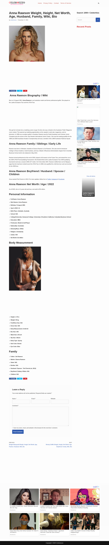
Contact (56, 3)
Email (33, 398)
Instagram (54, 179)
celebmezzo (14, 20)
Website (53, 398)
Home (40, 3)
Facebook (61, 179)
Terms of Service (65, 3)
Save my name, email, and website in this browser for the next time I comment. (36, 428)
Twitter (49, 179)
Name (14, 398)
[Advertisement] (40, 78)
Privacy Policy (47, 3)
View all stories (91, 176)
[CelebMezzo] (17, 3)
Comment (15, 405)
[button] (98, 3)
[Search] (98, 20)
